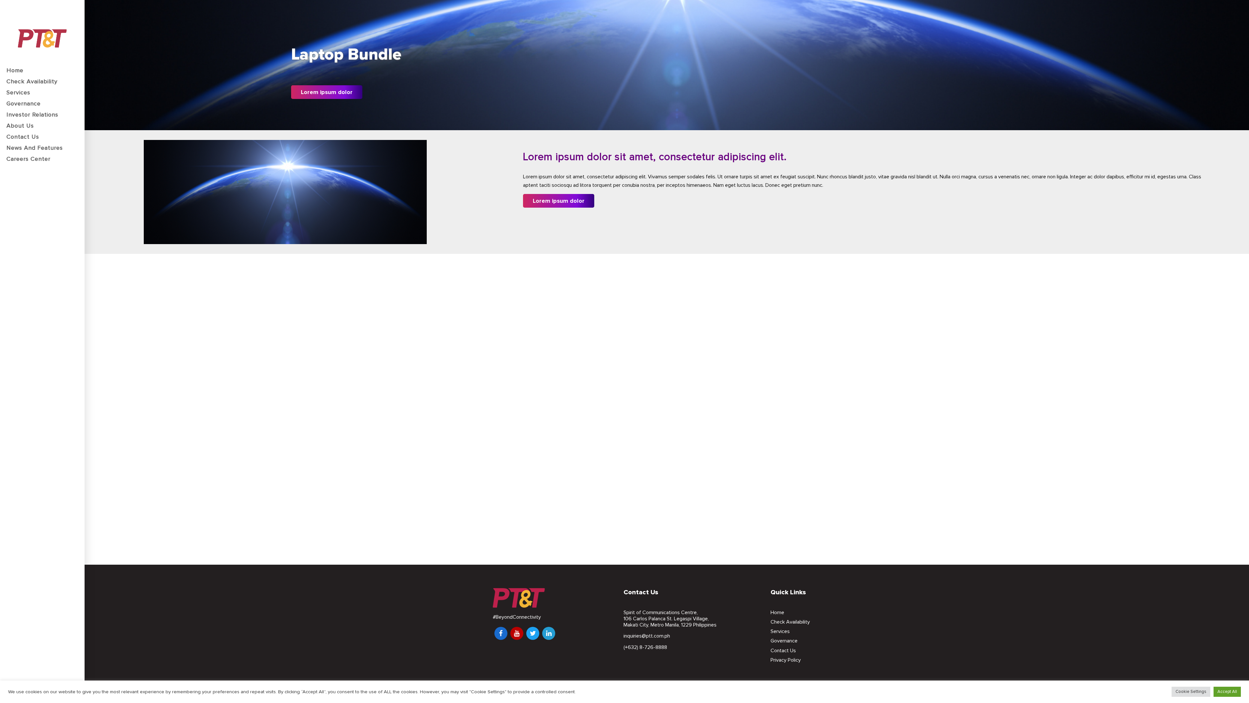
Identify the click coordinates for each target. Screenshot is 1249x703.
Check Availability (790, 622)
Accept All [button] (1227, 691)
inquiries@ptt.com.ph (647, 636)
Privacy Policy (786, 660)
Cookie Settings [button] (1190, 691)
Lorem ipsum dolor (327, 92)
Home (777, 612)
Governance (784, 641)
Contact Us (783, 650)
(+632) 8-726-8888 (645, 647)
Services (780, 631)
